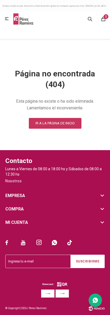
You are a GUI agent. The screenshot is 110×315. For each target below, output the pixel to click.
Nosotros (13, 181)
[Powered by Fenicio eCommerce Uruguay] (97, 308)
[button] (90, 18)
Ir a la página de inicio (55, 123)
